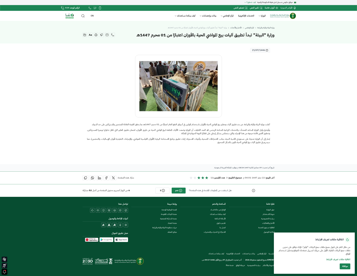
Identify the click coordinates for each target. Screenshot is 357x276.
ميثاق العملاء (172, 232)
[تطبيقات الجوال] (100, 8)
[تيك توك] (126, 210)
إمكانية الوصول (269, 232)
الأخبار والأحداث (236, 27)
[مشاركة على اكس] (113, 177)
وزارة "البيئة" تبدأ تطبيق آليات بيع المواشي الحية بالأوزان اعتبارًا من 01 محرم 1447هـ (197, 27)
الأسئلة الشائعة (220, 218)
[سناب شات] (92, 210)
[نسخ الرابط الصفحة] (85, 177)
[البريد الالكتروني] (107, 35)
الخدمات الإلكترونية (246, 16)
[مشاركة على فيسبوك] (106, 177)
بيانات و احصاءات (248, 253)
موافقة (345, 266)
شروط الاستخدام (268, 214)
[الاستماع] (101, 35)
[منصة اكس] (109, 210)
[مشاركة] (85, 35)
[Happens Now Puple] (4, 272)
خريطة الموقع (240, 265)
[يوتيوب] (98, 210)
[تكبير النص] (114, 225)
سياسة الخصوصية (267, 218)
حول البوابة (270, 209)
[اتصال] (112, 35)
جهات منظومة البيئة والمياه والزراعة (164, 227)
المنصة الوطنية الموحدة (169, 209)
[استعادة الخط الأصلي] (109, 225)
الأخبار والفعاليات (268, 223)
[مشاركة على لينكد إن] (99, 177)
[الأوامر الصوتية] (120, 225)
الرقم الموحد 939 (72, 8)
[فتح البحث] (83, 16)
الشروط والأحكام (268, 265)
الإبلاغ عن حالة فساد (218, 209)
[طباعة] (96, 35)
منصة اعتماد (172, 223)
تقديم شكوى (221, 223)
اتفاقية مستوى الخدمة (266, 227)
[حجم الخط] (90, 35)
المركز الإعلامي (228, 16)
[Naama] (69, 16)
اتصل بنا (222, 227)
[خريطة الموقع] (95, 8)
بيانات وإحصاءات (209, 16)
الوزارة (263, 16)
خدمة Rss (230, 265)
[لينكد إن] (114, 210)
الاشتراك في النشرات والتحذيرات (215, 232)
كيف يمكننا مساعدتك (186, 16)
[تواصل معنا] (90, 8)
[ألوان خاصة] (126, 225)
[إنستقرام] (120, 210)
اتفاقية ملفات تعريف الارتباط (338, 259)
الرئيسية (271, 253)
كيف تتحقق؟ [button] (251, 2)
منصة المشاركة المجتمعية (168, 218)
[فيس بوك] (103, 210)
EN (92, 16)
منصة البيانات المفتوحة (169, 214)
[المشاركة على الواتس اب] (92, 177)
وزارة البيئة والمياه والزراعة (265, 27)
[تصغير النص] (103, 225)
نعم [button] (176, 190)
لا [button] (160, 190)
